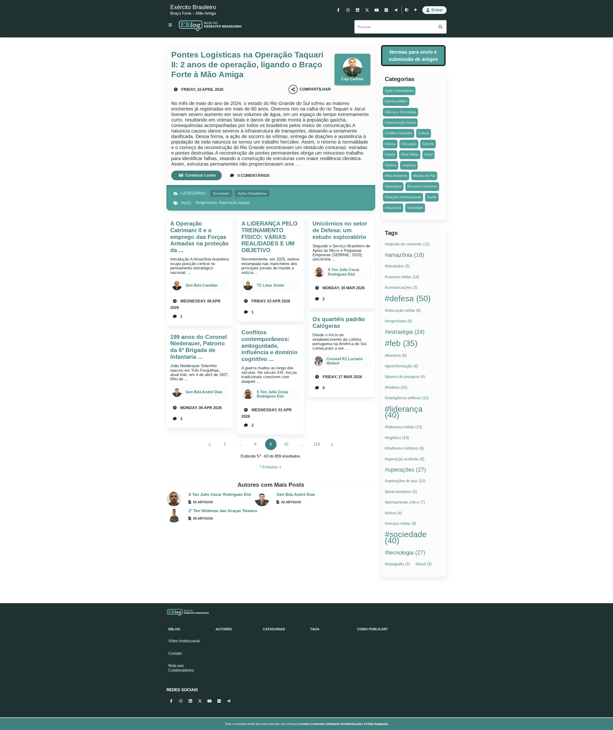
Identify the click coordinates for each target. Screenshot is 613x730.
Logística (409, 165)
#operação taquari (234, 203)
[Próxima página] (332, 444)
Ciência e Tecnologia (400, 112)
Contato (175, 653)
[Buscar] (440, 27)
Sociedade (221, 193)
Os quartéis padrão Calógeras (338, 322)
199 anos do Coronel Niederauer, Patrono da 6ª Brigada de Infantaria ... (198, 347)
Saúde (432, 197)
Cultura (423, 133)
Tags (314, 629)
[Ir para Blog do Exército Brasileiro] (210, 26)
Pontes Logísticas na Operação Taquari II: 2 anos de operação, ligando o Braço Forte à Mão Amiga (247, 64)
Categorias (274, 629)
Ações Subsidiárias (252, 193)
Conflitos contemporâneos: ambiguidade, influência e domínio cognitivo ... (269, 345)
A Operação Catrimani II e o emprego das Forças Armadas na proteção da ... (199, 236)
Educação (408, 144)
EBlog (174, 629)
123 (318, 445)
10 (288, 445)
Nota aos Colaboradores (181, 668)
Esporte (428, 144)
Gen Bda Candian (202, 285)
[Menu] (170, 25)
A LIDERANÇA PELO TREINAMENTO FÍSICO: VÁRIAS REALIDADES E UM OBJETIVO (269, 236)
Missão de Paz (424, 176)
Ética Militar (410, 154)
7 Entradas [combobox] (272, 468)
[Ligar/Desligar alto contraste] (406, 10)
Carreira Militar (396, 101)
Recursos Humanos (422, 186)
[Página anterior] (209, 444)
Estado (390, 154)
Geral (428, 154)
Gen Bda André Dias (204, 392)
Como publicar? (372, 629)
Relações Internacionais (403, 197)
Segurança (393, 207)
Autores (224, 629)
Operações (393, 186)
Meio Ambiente (396, 176)
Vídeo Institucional (184, 641)
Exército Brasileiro (193, 7)
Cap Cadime (352, 79)
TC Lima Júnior (270, 285)
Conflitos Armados (398, 133)
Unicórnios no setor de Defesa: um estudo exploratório (339, 230)
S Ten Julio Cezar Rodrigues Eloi (272, 394)
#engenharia (206, 203)
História (390, 165)
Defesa (390, 144)
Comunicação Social (400, 122)
